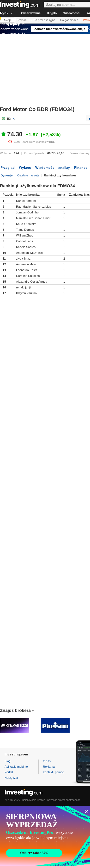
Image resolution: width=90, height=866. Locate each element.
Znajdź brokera (15, 710)
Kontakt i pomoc (53, 772)
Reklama (49, 766)
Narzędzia (11, 777)
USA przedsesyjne (43, 20)
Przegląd (7, 167)
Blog (8, 761)
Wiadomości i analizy (52, 167)
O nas (47, 761)
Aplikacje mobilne (16, 766)
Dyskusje (7, 175)
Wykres (25, 167)
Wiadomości (71, 13)
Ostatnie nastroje (28, 175)
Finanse (80, 167)
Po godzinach (69, 20)
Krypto (52, 13)
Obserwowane (31, 13)
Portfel (9, 772)
